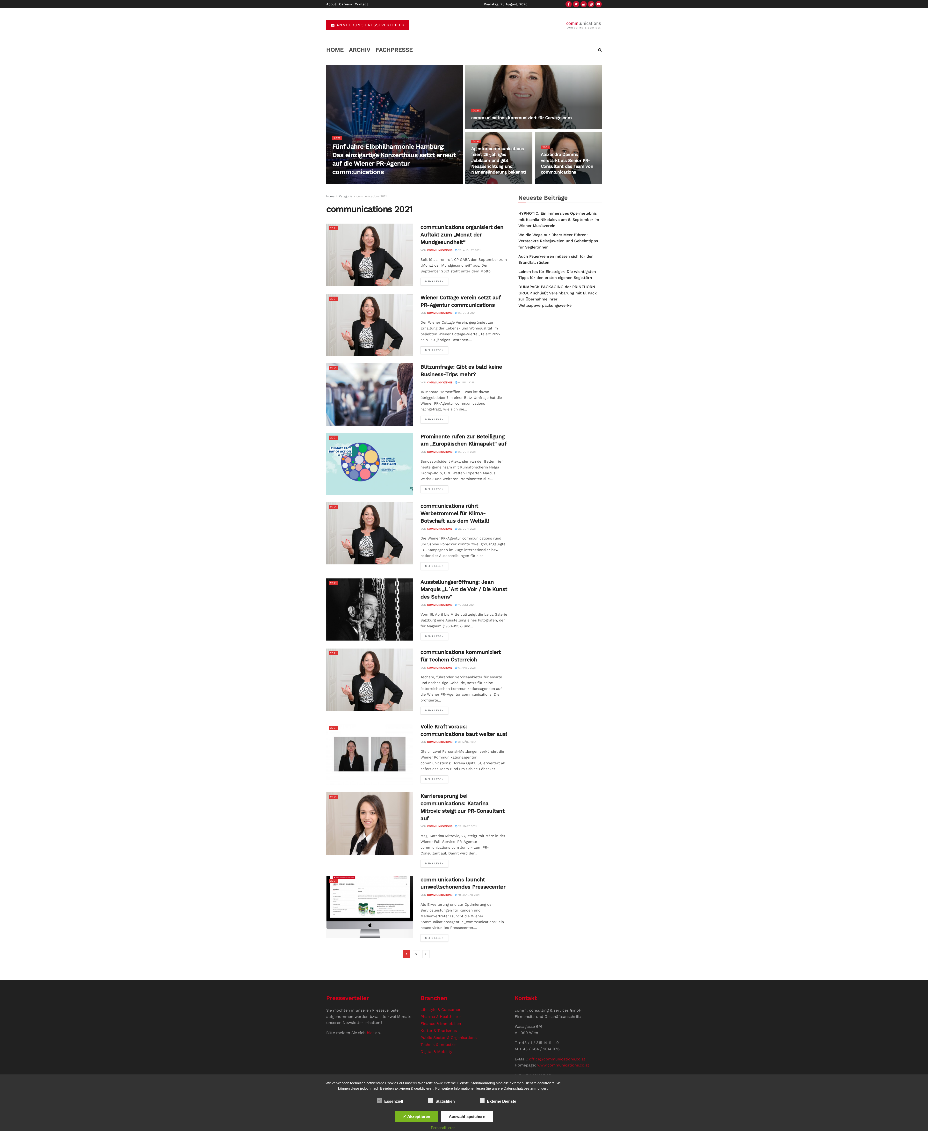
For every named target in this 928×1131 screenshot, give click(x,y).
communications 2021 (371, 196)
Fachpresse (394, 49)
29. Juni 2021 (466, 451)
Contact (361, 4)
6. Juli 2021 (465, 382)
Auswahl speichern (467, 1116)
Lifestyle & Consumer (440, 1009)
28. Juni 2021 (466, 528)
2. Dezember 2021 (381, 181)
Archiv (359, 49)
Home (335, 49)
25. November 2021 (486, 127)
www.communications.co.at (563, 1065)
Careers (345, 4)
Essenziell (393, 1101)
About (331, 4)
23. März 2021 (467, 826)
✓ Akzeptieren (416, 1116)
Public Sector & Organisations (448, 1037)
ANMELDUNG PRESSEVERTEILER (370, 25)
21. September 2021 (556, 181)
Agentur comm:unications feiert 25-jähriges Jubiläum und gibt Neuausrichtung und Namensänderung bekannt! (498, 160)
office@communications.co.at (557, 1059)
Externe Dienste (501, 1101)
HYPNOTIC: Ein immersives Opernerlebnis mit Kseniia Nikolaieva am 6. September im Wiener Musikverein (558, 219)
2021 (337, 138)
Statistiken (445, 1101)
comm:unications (351, 181)
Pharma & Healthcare (440, 1016)
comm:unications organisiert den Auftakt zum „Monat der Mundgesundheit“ (461, 234)
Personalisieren (443, 1128)
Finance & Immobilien (440, 1023)
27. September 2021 (487, 181)
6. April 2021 (466, 667)
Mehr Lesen (434, 281)
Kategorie (345, 196)
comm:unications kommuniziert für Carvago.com (521, 117)
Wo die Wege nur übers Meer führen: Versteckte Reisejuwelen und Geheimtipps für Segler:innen (558, 241)
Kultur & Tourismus (438, 1030)
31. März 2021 (466, 742)
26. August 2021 (468, 250)
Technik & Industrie (438, 1044)
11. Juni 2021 (465, 604)
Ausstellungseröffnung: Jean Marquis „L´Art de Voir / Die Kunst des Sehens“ (463, 589)
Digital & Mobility (436, 1051)
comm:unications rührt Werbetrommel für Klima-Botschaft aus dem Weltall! (454, 513)
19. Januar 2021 (468, 895)
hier (370, 1032)
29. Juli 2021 (466, 312)
